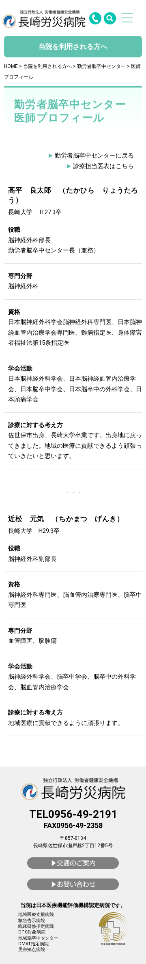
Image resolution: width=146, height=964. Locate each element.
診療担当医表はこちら (103, 166)
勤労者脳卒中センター (101, 66)
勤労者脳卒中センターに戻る (94, 156)
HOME (11, 66)
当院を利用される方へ (47, 66)
